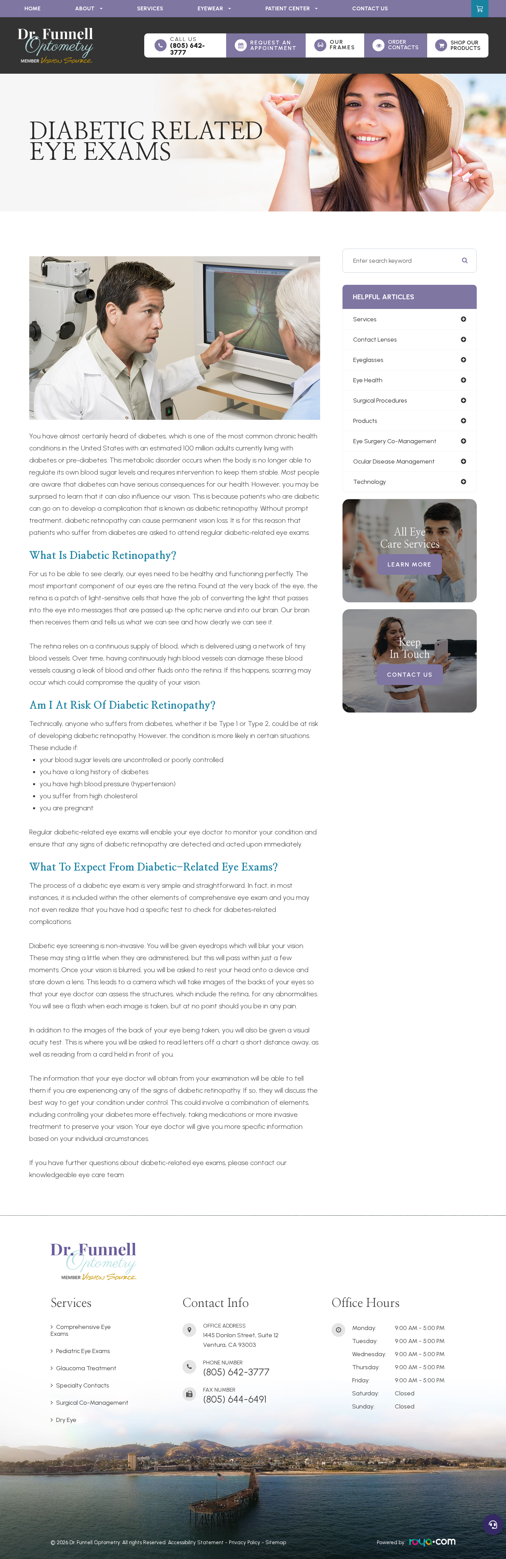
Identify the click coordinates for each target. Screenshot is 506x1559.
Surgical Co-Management (92, 1402)
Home (32, 8)
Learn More (410, 564)
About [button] (85, 8)
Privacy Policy (244, 1542)
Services (150, 8)
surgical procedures (380, 400)
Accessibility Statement (196, 1542)
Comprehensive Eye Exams (81, 1330)
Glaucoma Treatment (86, 1368)
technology (369, 482)
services (365, 319)
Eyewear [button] (210, 8)
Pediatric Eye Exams (83, 1351)
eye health (367, 380)
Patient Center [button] (287, 8)
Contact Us (370, 8)
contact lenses (375, 339)
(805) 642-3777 (187, 49)
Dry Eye (66, 1420)
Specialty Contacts (82, 1385)
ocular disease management (394, 461)
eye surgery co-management (394, 441)
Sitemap (275, 1542)
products (365, 421)
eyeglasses (368, 360)
